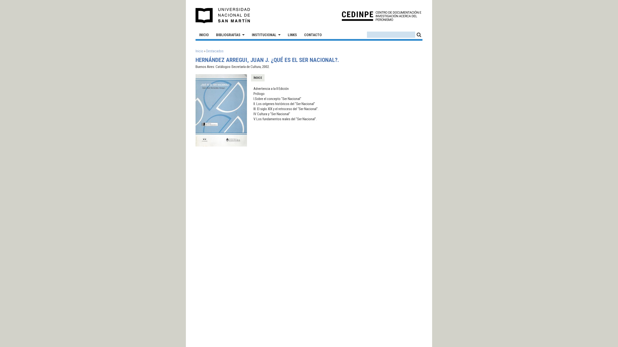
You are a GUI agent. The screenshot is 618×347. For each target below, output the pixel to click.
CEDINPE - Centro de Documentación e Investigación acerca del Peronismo (381, 16)
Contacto (313, 35)
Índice (257, 78)
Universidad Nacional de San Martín (223, 15)
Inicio (204, 35)
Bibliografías (228, 35)
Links (292, 35)
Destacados (215, 51)
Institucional (264, 35)
